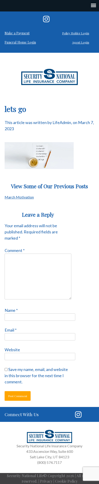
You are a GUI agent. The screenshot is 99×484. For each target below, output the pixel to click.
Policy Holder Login (75, 33)
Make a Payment (17, 33)
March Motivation (19, 197)
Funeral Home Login (20, 42)
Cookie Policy (66, 481)
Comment (15, 250)
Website (12, 349)
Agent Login (80, 42)
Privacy (46, 481)
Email (11, 329)
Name (11, 310)
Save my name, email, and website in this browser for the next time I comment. (36, 375)
